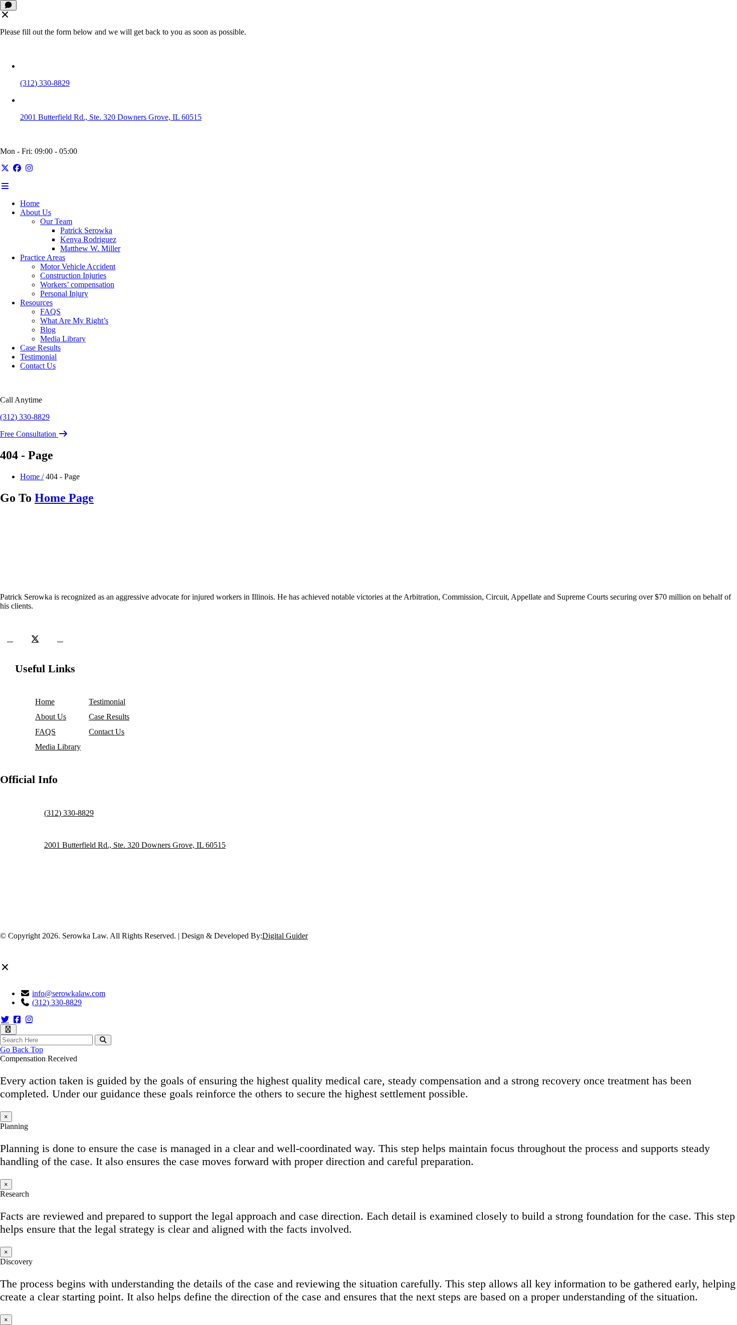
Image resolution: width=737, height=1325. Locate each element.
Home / (32, 476)
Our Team (56, 221)
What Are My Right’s (74, 320)
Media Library (63, 338)
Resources (36, 302)
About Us (35, 212)
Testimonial (38, 356)
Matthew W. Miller (90, 248)
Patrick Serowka (86, 230)
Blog (48, 329)
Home (30, 203)
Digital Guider (285, 935)
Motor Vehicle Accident (77, 266)
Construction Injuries (73, 275)
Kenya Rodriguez (88, 239)
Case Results (40, 347)
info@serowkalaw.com (68, 993)
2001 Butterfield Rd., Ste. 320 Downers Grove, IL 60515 (111, 117)
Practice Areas (42, 257)
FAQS (50, 311)
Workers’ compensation (77, 284)
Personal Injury (64, 293)
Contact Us (38, 365)
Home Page (64, 497)
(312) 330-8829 (45, 83)
